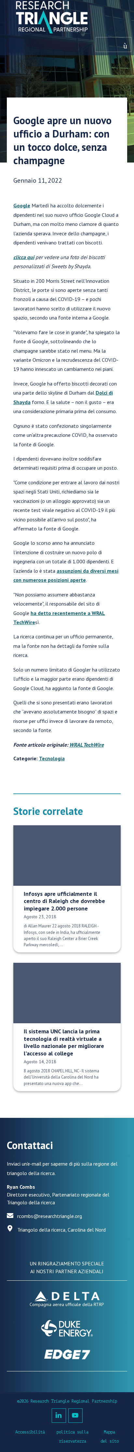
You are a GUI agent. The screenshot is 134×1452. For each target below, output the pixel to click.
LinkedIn (59, 1415)
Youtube (75, 1415)
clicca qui (23, 257)
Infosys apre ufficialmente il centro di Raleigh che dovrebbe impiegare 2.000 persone (64, 901)
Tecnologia (52, 758)
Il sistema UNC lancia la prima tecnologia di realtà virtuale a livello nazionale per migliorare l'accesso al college (64, 1042)
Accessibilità (30, 1432)
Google (21, 205)
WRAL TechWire (86, 744)
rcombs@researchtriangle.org (49, 1216)
